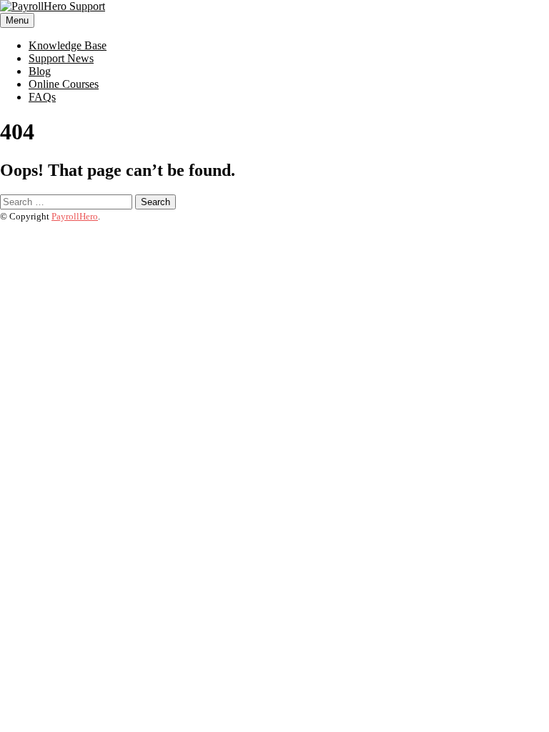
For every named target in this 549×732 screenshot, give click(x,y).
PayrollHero (74, 216)
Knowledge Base (68, 45)
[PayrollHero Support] (52, 6)
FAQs (42, 97)
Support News (61, 58)
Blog (40, 71)
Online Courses (64, 84)
